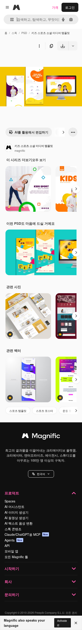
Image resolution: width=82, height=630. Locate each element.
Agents (13, 540)
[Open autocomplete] (10, 19)
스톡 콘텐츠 (13, 529)
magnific (20, 150)
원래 (26, 61)
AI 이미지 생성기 (16, 512)
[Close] (76, 623)
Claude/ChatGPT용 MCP (26, 534)
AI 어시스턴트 (14, 506)
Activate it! (62, 623)
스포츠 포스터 (44, 411)
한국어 (41, 474)
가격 (55, 7)
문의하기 (12, 594)
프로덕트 (12, 493)
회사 (8, 581)
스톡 (14, 33)
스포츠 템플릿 (17, 411)
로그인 (70, 7)
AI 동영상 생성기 (16, 517)
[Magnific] (41, 436)
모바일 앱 (11, 551)
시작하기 (12, 568)
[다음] (63, 132)
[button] (41, 474)
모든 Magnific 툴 (16, 556)
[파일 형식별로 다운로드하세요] (72, 45)
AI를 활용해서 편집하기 (31, 132)
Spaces (10, 501)
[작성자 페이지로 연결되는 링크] (9, 148)
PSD (24, 33)
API (7, 545)
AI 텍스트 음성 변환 (19, 523)
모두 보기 (39, 159)
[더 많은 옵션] (39, 45)
